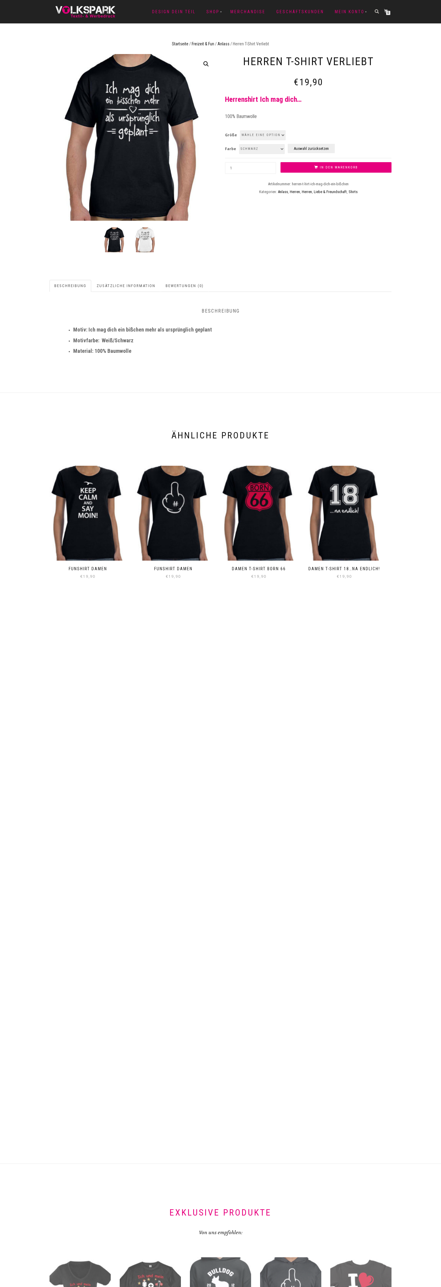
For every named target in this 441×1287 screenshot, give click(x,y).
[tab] (71, 286)
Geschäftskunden (300, 11)
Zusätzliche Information (126, 285)
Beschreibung (70, 285)
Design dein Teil (174, 11)
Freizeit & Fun (203, 43)
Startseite (180, 43)
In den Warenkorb (339, 167)
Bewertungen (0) (185, 285)
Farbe (230, 148)
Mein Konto (349, 11)
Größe (231, 135)
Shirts (353, 191)
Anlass (224, 43)
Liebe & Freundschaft (330, 191)
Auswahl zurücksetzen (311, 148)
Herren (295, 191)
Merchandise (248, 11)
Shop (213, 11)
